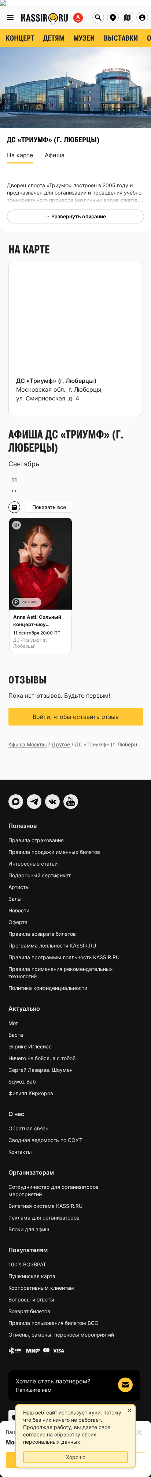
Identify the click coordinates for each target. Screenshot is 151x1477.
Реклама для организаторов (44, 1217)
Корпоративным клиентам (41, 1288)
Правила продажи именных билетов (54, 852)
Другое (61, 744)
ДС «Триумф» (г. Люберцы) (56, 380)
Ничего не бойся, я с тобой (42, 1058)
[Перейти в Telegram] (34, 801)
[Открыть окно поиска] (98, 17)
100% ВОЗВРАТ (27, 1264)
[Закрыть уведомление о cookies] (129, 1410)
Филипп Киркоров (30, 1093)
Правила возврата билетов (42, 934)
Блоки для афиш (28, 1229)
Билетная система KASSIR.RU (45, 1206)
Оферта (17, 922)
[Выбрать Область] (127, 17)
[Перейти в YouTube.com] (70, 801)
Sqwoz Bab (22, 1081)
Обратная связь (28, 1128)
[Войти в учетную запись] (142, 17)
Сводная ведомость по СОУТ (45, 1140)
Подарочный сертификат (39, 875)
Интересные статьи (33, 863)
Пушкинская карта (31, 1276)
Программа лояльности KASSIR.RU (52, 945)
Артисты (19, 887)
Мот (13, 1023)
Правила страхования (36, 840)
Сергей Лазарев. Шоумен (40, 1070)
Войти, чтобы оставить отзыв (76, 716)
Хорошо (75, 1457)
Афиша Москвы (27, 744)
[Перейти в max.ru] (15, 801)
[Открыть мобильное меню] (10, 17)
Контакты (20, 1152)
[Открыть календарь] (14, 507)
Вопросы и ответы (31, 1299)
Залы (15, 899)
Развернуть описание (78, 216)
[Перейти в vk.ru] (52, 801)
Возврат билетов (29, 1311)
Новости (18, 910)
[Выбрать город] (113, 17)
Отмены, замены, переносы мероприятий (61, 1334)
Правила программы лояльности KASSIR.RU (63, 957)
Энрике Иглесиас (30, 1046)
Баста (15, 1035)
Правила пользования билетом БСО (53, 1323)
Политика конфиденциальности (47, 988)
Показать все (49, 507)
